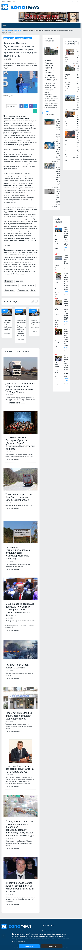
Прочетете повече (13, 403)
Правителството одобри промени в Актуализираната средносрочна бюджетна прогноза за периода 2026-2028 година (22, 327)
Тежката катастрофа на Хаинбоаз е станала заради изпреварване (19, 497)
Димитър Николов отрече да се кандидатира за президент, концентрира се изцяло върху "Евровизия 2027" (68, 309)
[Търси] (77, 1)
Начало (4, 30)
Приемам (29, 946)
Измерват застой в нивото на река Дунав (67, 259)
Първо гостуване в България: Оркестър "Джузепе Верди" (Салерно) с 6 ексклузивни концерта (20, 443)
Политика (19, 310)
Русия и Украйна (59, 184)
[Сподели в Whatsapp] (35, 111)
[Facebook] (72, 1)
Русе (65, 265)
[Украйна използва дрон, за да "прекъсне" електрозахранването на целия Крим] (70, 98)
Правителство (23, 290)
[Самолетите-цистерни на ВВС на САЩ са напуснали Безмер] (70, 52)
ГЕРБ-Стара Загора (27, 285)
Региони (9, 30)
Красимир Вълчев (11, 285)
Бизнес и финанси (66, 379)
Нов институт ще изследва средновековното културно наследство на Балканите (9, 324)
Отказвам (52, 946)
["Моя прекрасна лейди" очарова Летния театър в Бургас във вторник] (58, 332)
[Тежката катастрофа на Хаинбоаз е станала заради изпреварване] (21, 479)
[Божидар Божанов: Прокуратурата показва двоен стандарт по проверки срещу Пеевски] (70, 114)
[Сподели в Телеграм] (35, 106)
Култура (5, 310)
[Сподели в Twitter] (26, 106)
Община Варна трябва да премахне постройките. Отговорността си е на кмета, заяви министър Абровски (20, 609)
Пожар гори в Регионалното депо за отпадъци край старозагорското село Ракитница (18, 553)
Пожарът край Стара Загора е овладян (17, 666)
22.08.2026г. (50, 114)
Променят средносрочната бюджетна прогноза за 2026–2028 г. (36, 323)
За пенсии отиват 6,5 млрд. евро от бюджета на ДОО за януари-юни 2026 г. (67, 366)
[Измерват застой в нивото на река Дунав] (58, 258)
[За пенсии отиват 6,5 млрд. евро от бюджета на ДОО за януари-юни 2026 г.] (58, 358)
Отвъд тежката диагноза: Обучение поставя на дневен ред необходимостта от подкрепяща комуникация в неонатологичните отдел (20, 828)
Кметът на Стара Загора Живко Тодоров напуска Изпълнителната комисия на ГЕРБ (20, 887)
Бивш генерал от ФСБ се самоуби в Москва (59, 195)
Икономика (60, 139)
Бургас (66, 321)
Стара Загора (17, 30)
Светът (46, 111)
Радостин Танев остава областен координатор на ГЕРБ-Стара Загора (20, 769)
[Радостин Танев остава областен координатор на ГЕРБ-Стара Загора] (21, 751)
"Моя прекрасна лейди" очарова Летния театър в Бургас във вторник (67, 337)
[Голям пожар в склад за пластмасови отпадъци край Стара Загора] (21, 698)
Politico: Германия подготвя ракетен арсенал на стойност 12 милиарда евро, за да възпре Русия (50, 70)
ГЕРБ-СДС (19, 281)
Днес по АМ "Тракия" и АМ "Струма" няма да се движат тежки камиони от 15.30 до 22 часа (20, 387)
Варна (65, 247)
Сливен (66, 291)
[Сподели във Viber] (31, 106)
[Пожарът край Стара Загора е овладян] (21, 649)
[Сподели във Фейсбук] (22, 106)
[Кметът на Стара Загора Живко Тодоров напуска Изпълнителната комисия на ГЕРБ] (21, 868)
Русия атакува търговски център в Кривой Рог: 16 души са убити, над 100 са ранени (59, 172)
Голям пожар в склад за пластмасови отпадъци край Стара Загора (19, 716)
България (59, 159)
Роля (33, 290)
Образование (9, 290)
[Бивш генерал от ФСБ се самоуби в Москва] (49, 191)
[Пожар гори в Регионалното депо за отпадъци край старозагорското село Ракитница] (21, 532)
